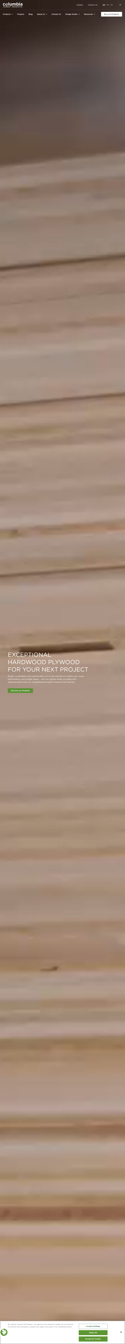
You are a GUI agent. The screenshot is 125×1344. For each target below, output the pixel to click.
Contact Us (92, 5)
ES (112, 5)
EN (104, 5)
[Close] (121, 1332)
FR (108, 5)
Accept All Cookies (93, 1339)
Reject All (93, 1333)
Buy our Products (111, 14)
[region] (62, 1332)
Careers (80, 5)
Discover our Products (20, 691)
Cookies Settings (93, 1326)
